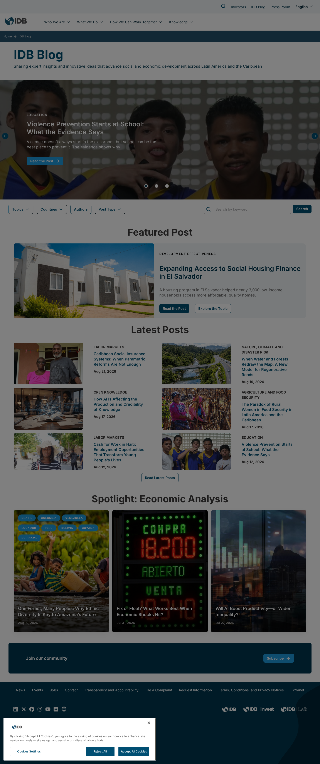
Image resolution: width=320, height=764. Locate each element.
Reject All (100, 751)
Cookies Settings (29, 751)
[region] (79, 739)
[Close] (149, 722)
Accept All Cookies (134, 751)
